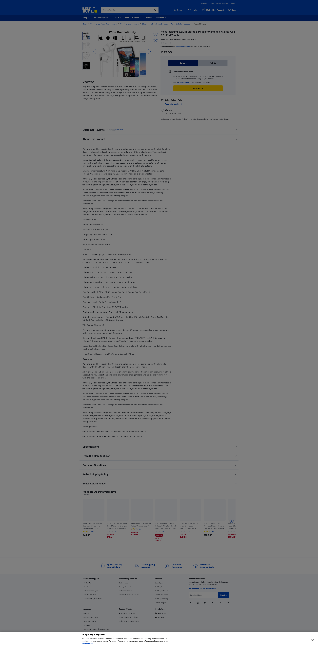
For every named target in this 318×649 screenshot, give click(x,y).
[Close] (312, 640)
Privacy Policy (87, 643)
